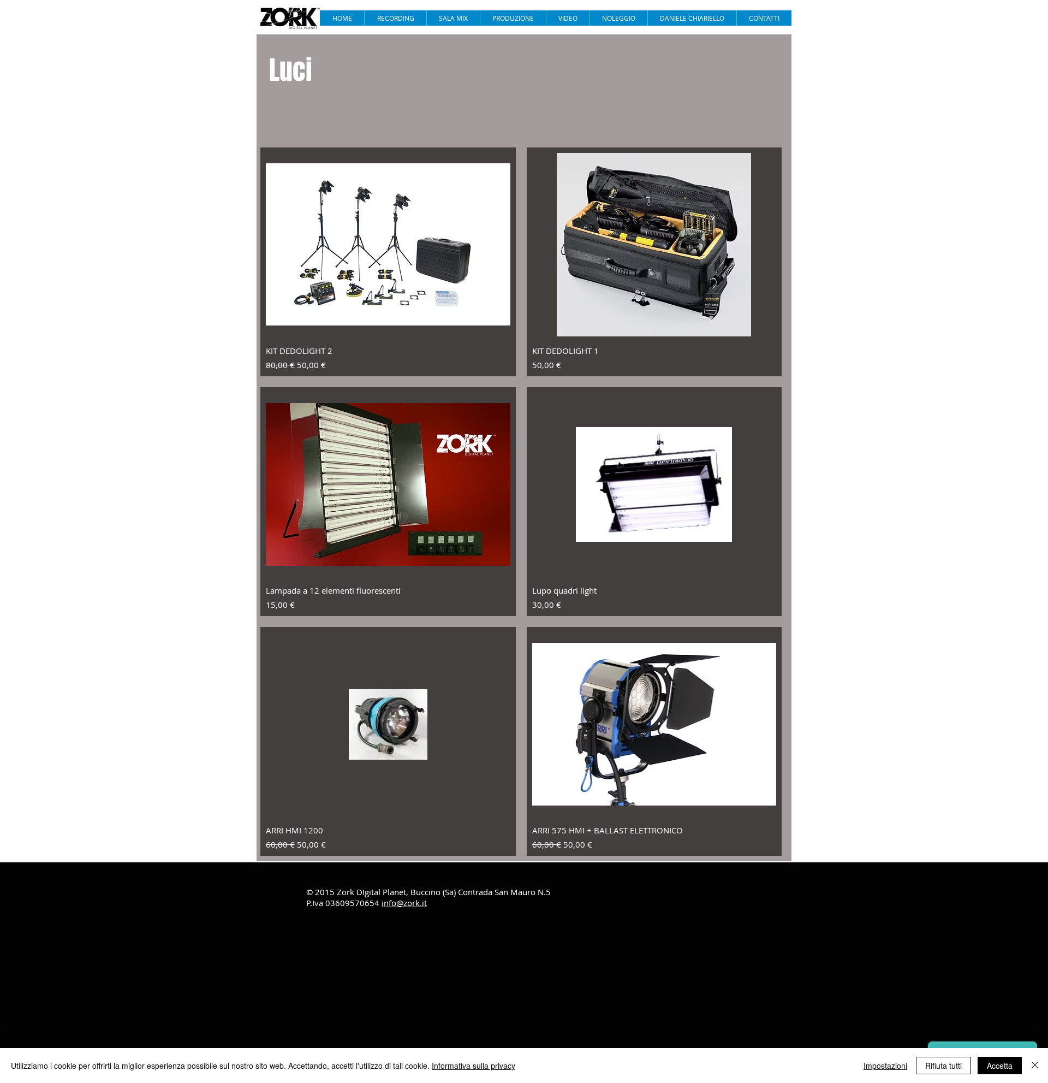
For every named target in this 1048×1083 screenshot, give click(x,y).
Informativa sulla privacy (473, 1065)
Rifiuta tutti (943, 1065)
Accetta (1000, 1065)
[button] (568, 18)
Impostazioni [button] (885, 1065)
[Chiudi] (1034, 1065)
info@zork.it (404, 902)
